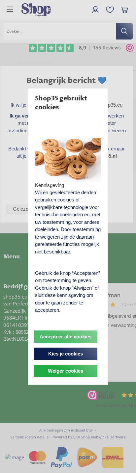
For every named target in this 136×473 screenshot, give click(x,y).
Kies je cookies (65, 353)
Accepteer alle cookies (65, 336)
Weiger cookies (65, 371)
